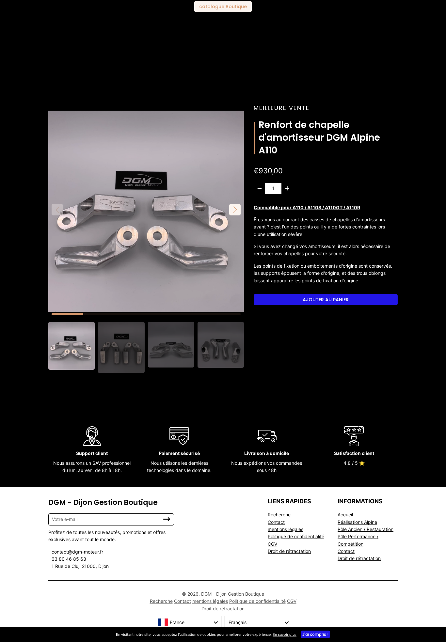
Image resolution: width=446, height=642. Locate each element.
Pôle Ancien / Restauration (365, 529)
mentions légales (285, 529)
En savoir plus (284, 634)
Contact (276, 522)
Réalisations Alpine (357, 522)
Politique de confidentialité (296, 536)
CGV (272, 544)
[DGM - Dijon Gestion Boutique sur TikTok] (132, 601)
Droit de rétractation (289, 551)
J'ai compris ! (315, 634)
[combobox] (187, 622)
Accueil (345, 514)
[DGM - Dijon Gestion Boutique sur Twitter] (134, 601)
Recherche (279, 514)
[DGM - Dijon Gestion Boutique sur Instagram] (135, 601)
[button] (235, 209)
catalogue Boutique (223, 6)
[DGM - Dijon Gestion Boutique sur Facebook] (131, 601)
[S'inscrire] (167, 519)
